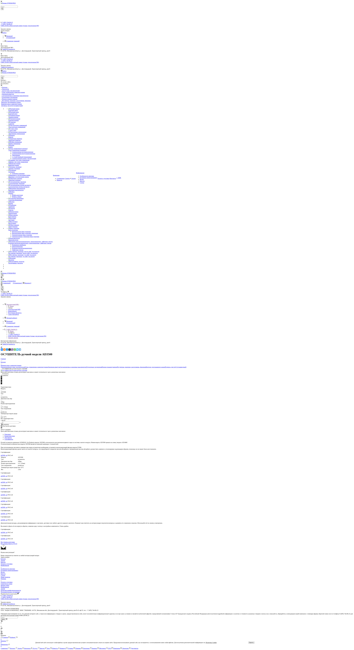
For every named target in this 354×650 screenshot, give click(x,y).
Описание (7, 434)
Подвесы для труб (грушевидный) (175, 367)
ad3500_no (4, 455)
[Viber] (12, 349)
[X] (9, 349)
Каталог (3, 559)
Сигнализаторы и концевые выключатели (73, 367)
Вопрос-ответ (5, 585)
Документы (8, 437)
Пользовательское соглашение (10, 592)
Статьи (3, 575)
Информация (5, 565)
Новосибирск (12, 311)
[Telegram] (20, 349)
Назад (12, 306)
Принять (251, 642)
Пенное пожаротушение (109, 367)
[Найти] (2, 9)
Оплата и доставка (6, 564)
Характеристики (9, 436)
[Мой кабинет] (1, 277)
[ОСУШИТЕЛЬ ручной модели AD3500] (14, 370)
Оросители (4, 367)
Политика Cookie (211, 642)
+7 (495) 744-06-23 (7, 22)
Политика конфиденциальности (11, 590)
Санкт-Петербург (13, 314)
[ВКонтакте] (2, 349)
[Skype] (17, 349)
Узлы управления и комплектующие (36, 367)
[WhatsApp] (15, 349)
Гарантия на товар (6, 584)
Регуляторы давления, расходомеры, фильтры (131, 367)
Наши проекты (5, 577)
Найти (3, 619)
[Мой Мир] (7, 349)
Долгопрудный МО (14, 309)
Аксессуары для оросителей (16, 367)
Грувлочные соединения (94, 367)
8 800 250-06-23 (20, 25)
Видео (3, 572)
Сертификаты (8, 439)
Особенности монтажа (8, 569)
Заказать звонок (13, 338)
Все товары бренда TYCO (9, 543)
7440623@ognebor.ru (8, 49)
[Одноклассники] (4, 349)
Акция (3, 589)
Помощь (3, 579)
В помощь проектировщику (9, 570)
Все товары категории (8, 542)
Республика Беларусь (14, 313)
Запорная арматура (54, 367)
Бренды (3, 562)
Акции (3, 560)
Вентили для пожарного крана (155, 367)
